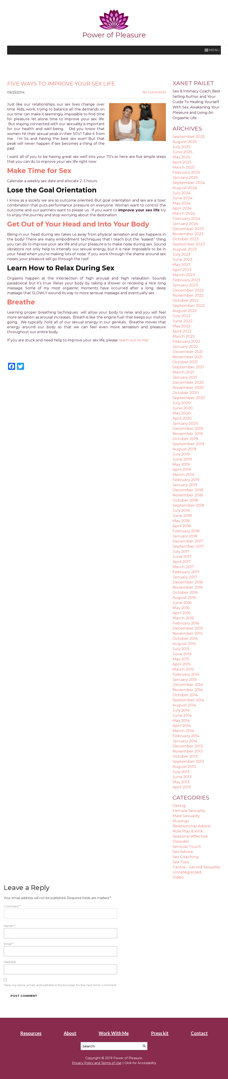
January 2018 (185, 536)
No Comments (154, 92)
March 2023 (184, 275)
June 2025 (182, 152)
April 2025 (182, 162)
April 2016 (182, 613)
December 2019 (188, 428)
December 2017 (188, 541)
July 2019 (181, 454)
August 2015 (184, 643)
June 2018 (182, 515)
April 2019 (182, 469)
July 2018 (181, 510)
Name (9, 926)
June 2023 (182, 259)
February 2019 (186, 479)
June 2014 (182, 715)
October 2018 (185, 500)
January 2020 (185, 423)
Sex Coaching (186, 857)
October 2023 (186, 239)
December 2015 (188, 628)
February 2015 (186, 674)
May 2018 (181, 520)
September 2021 (188, 367)
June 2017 (182, 556)
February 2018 (186, 531)
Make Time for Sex (39, 171)
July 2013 (181, 771)
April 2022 (182, 331)
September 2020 (189, 398)
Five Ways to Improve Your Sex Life (61, 83)
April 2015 (182, 664)
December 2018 (188, 490)
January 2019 (185, 485)
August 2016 (184, 597)
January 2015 (185, 679)
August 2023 (185, 249)
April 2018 (182, 526)
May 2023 (181, 264)
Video (178, 877)
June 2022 (182, 321)
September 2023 (189, 244)
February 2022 (186, 341)
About (70, 1033)
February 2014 (186, 736)
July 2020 (182, 403)
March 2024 (184, 213)
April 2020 (182, 418)
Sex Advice (183, 851)
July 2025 (181, 147)
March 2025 (184, 167)
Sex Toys (181, 862)
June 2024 (183, 198)
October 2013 (185, 756)
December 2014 (188, 684)
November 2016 (188, 587)
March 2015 (183, 669)
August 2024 (185, 188)
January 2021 (185, 377)
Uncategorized (187, 872)
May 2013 (181, 782)
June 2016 (182, 602)
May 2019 (181, 464)
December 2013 (188, 746)
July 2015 (181, 649)
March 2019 (183, 474)
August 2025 (185, 141)
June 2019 (182, 459)
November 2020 (188, 387)
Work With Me (114, 1033)
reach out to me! (133, 340)
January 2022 (185, 346)
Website (10, 962)
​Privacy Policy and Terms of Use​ (97, 1063)
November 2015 (188, 633)
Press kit (160, 1033)
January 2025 (185, 177)
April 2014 (182, 725)
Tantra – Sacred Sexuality (196, 867)
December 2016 (188, 582)
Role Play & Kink (188, 831)
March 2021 (183, 372)
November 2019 (188, 433)
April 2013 (182, 787)
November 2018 (188, 495)
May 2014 (181, 720)
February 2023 (186, 280)
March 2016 (183, 618)
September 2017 (188, 546)
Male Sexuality (186, 816)
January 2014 (185, 741)
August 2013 (184, 766)
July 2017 (181, 551)
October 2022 (186, 300)
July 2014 (181, 710)
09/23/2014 (15, 92)
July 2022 (181, 316)
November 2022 (188, 295)
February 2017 (186, 572)
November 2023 (188, 234)
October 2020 (186, 392)
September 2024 (189, 182)
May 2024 (182, 203)
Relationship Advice (192, 826)
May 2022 (181, 326)
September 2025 (189, 136)
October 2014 (185, 695)
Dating (179, 805)
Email (8, 944)
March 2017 (183, 567)
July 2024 (182, 193)
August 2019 (184, 449)
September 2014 (188, 700)
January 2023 (185, 285)
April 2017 (182, 561)
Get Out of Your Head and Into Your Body (78, 224)
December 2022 (188, 290)
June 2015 (182, 654)
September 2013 (188, 761)
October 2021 (185, 362)
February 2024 (186, 218)
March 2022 (184, 336)
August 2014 (184, 705)
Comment (12, 906)
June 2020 (183, 408)
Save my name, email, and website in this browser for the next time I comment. (60, 985)
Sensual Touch (187, 846)
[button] (214, 50)
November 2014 (188, 689)
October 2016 (185, 592)
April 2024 (182, 208)
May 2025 (181, 157)
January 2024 (185, 223)
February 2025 (186, 172)
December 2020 (188, 382)
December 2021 (188, 351)
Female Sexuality (189, 810)
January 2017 (185, 577)
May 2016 (181, 608)
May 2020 (182, 413)
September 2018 (188, 505)
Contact (199, 1033)
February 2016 (186, 623)
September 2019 (188, 444)
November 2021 (188, 357)
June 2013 (182, 777)
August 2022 (185, 310)
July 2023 (181, 254)
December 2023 (188, 228)
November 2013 (188, 751)
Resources (30, 1033)
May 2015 (181, 659)
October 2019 (185, 438)
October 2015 (185, 638)
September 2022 (189, 305)
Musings (181, 821)
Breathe (21, 302)
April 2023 (182, 269)
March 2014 (183, 730)
